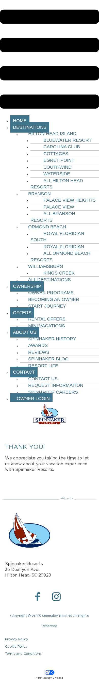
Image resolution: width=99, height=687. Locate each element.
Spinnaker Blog (48, 358)
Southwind (57, 167)
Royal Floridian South (57, 237)
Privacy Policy (16, 639)
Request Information (55, 385)
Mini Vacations (46, 325)
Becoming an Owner (53, 299)
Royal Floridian (63, 246)
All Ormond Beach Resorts (60, 256)
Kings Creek (59, 273)
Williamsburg (45, 266)
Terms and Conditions (23, 653)
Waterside (56, 173)
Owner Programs (51, 292)
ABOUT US (24, 332)
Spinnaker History (52, 338)
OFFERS (22, 312)
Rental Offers (46, 319)
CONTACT (24, 372)
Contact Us (43, 378)
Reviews (38, 352)
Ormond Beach (47, 226)
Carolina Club (61, 146)
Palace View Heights (69, 200)
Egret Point (58, 160)
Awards (38, 345)
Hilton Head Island (52, 133)
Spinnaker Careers (53, 392)
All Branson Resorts (52, 217)
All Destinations (49, 279)
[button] (49, 60)
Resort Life (43, 365)
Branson (39, 193)
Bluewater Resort (67, 140)
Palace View (58, 207)
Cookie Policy (16, 646)
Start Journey (47, 306)
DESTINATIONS (29, 127)
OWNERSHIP (27, 286)
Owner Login (31, 398)
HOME (20, 120)
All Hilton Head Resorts (56, 184)
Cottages (55, 153)
